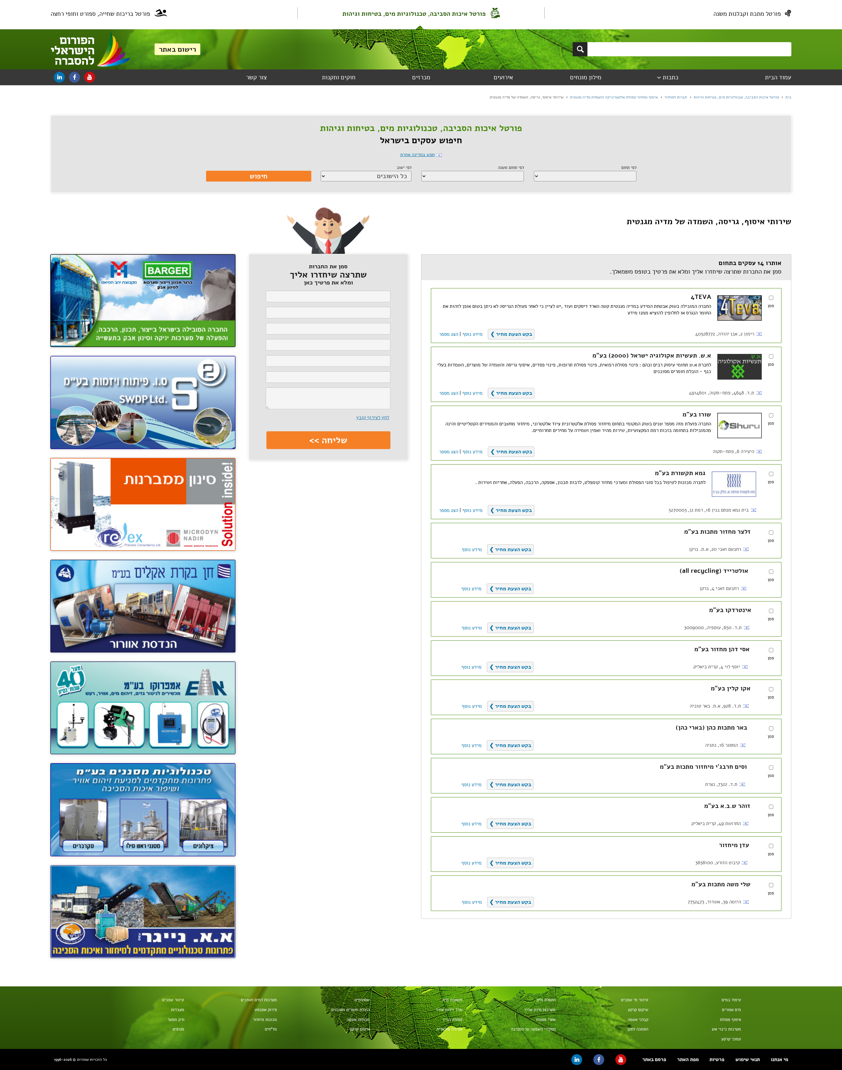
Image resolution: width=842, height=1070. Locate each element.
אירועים (503, 77)
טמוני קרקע (731, 1039)
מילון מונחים (585, 77)
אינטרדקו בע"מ (730, 610)
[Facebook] (74, 77)
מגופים (178, 1029)
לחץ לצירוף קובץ (372, 417)
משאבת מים (452, 1000)
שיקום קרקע (638, 1010)
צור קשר (256, 77)
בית (788, 97)
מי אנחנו (779, 1059)
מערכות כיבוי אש (726, 1029)
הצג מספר (448, 334)
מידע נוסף (472, 334)
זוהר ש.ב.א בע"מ (727, 806)
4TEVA (701, 297)
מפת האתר (688, 1059)
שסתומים (362, 1000)
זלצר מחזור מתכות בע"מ (717, 531)
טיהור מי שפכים (634, 1000)
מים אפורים (731, 1010)
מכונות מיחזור (265, 1020)
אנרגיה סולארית (449, 1029)
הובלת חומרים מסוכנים (350, 1010)
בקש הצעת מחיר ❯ (511, 334)
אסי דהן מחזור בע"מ (722, 649)
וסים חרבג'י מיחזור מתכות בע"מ (703, 766)
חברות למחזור (675, 97)
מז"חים (271, 1029)
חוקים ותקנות (339, 77)
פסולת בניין (452, 1020)
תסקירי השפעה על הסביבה (533, 1029)
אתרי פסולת (546, 1020)
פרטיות (716, 1059)
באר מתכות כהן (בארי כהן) (711, 727)
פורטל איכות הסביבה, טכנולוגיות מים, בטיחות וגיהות (414, 14)
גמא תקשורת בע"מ (680, 473)
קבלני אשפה (638, 1020)
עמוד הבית (778, 77)
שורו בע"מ (696, 414)
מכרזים (421, 77)
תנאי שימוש (747, 1059)
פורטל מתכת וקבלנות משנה (747, 14)
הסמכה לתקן (637, 1029)
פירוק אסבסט (266, 1010)
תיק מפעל (176, 1020)
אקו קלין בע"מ (731, 688)
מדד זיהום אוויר (448, 1010)
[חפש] (580, 49)
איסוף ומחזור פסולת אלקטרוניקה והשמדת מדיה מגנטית (614, 97)
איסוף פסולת (730, 1020)
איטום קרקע (360, 1029)
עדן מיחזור (734, 845)
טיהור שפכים (173, 1000)
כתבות (671, 77)
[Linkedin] (59, 77)
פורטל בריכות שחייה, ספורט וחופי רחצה (100, 14)
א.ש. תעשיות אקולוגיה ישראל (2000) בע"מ (651, 355)
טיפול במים (731, 1000)
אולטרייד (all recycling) (714, 571)
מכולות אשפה (358, 1020)
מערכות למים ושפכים (259, 1000)
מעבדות (177, 1010)
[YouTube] (89, 77)
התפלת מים (546, 1000)
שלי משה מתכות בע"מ (721, 884)
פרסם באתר (654, 1059)
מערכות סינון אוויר (540, 1010)
